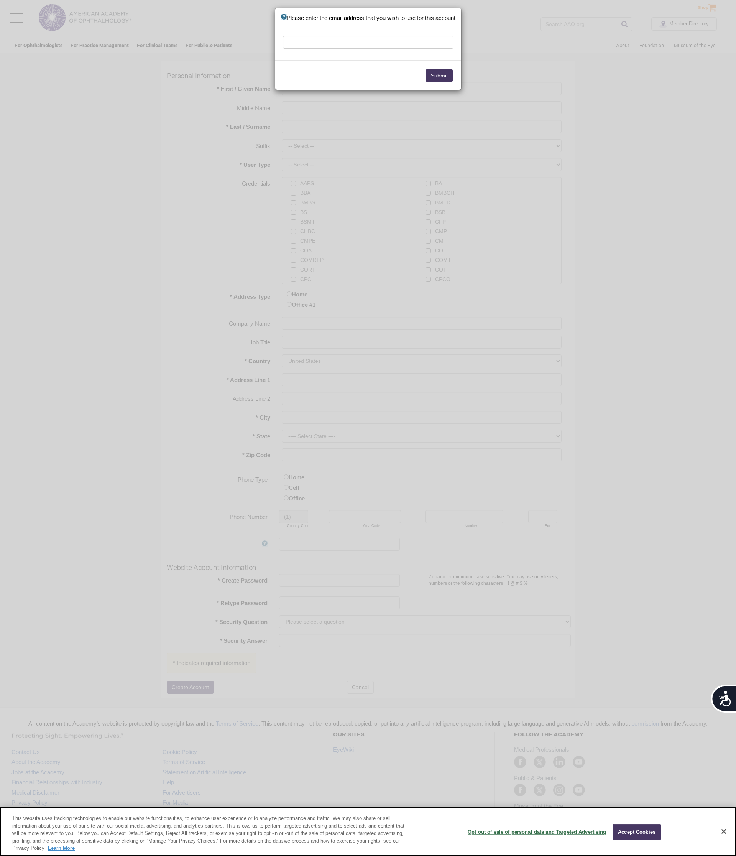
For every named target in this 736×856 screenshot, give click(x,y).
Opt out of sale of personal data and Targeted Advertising (537, 832)
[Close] (723, 831)
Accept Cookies (637, 832)
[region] (368, 831)
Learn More (61, 848)
